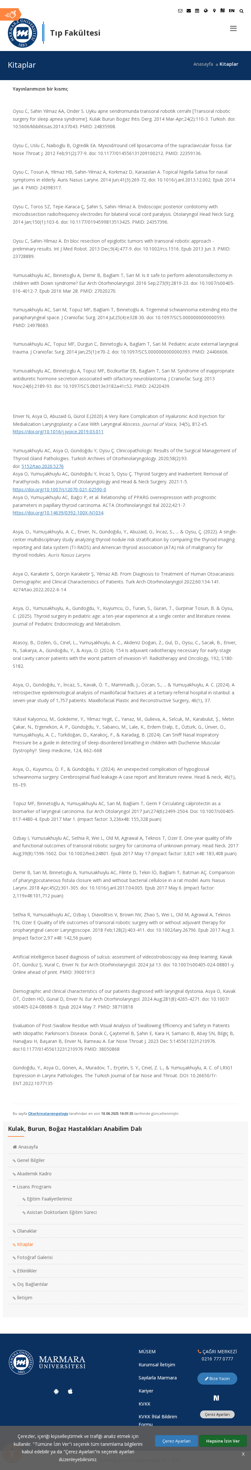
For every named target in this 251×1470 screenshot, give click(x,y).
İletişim (24, 1297)
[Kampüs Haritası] (214, 10)
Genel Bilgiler (30, 1160)
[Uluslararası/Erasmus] (205, 10)
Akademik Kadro (34, 1173)
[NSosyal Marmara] (216, 1398)
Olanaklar (26, 1231)
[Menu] (233, 25)
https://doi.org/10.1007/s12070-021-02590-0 (59, 489)
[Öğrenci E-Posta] (180, 10)
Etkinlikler (26, 1271)
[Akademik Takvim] (197, 10)
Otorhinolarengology (48, 1113)
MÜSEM (147, 1351)
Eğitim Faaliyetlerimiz (48, 1199)
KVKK (144, 1404)
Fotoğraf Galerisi (34, 1257)
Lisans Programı (33, 1187)
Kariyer (146, 1391)
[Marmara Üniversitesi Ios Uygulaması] (70, 1391)
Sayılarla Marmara (158, 1378)
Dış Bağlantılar (32, 1284)
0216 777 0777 (217, 1359)
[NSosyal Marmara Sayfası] (222, 10)
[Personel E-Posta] (188, 10)
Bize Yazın (219, 1378)
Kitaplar (24, 1244)
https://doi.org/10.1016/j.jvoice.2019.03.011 (58, 431)
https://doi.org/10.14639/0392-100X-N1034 (58, 513)
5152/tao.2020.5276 (43, 466)
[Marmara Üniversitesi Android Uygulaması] (56, 1391)
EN (232, 10)
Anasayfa (203, 64)
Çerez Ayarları (217, 1414)
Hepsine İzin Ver (223, 1441)
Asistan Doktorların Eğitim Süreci (61, 1212)
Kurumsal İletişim (157, 1364)
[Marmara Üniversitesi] (22, 33)
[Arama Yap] (241, 11)
